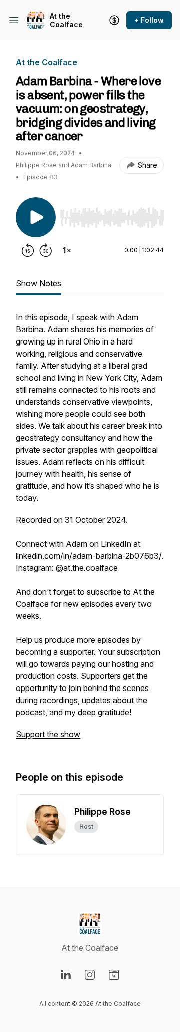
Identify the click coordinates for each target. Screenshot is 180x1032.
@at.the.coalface (87, 568)
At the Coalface (66, 20)
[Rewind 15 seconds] (28, 250)
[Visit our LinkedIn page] (66, 975)
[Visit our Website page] (114, 975)
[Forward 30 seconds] (46, 250)
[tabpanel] (90, 530)
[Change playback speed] (67, 250)
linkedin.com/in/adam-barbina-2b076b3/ (89, 556)
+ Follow (149, 20)
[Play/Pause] (36, 217)
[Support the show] (114, 20)
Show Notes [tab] (39, 283)
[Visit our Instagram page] (90, 975)
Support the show (48, 734)
